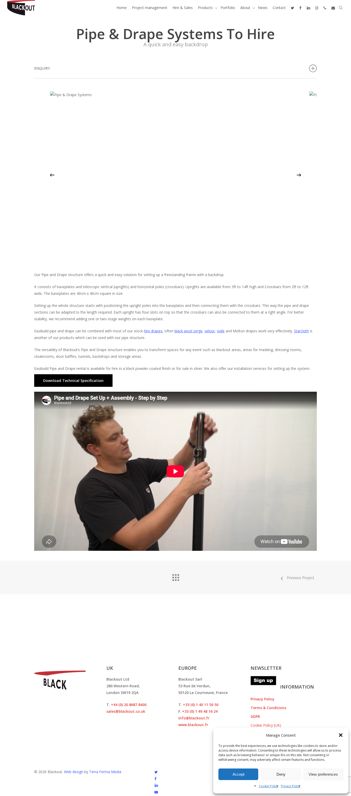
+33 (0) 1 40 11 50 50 (200, 704)
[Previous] (52, 175)
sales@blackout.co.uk (125, 711)
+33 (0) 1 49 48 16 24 (200, 711)
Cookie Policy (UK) (266, 725)
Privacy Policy (290, 786)
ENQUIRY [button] (42, 68)
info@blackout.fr (193, 718)
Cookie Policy (268, 786)
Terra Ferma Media (105, 771)
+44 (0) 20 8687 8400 (128, 704)
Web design (73, 771)
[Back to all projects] (175, 576)
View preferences (323, 774)
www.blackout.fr (193, 724)
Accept (238, 774)
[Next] (299, 175)
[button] (340, 735)
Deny (280, 774)
